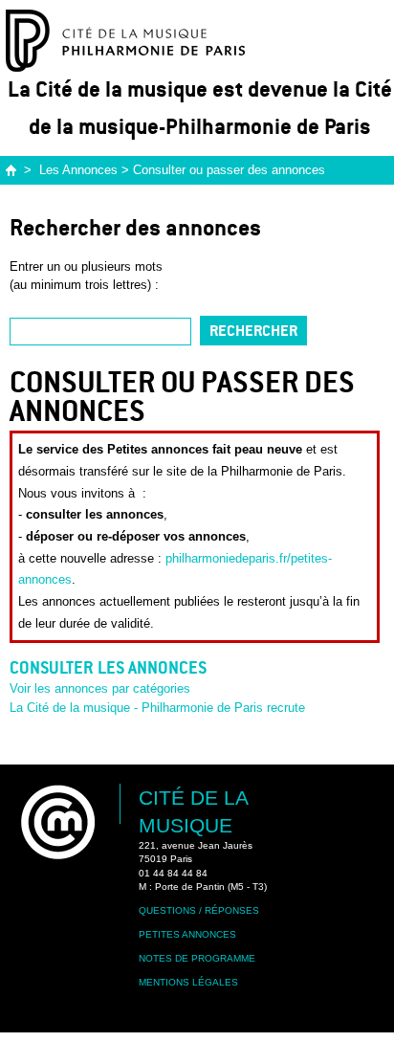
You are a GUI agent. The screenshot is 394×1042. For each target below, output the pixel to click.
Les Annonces (78, 170)
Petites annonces (187, 934)
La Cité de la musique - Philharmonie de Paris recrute (157, 707)
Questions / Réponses (199, 910)
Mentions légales (188, 982)
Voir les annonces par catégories (100, 688)
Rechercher (253, 331)
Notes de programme (197, 958)
